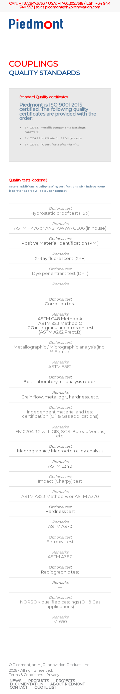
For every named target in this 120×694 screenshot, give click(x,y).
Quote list (45, 687)
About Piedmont (67, 684)
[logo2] (50, 24)
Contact (19, 687)
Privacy (52, 674)
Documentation (26, 684)
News (15, 680)
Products (38, 680)
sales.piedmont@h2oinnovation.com (68, 7)
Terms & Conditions (26, 674)
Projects (65, 680)
